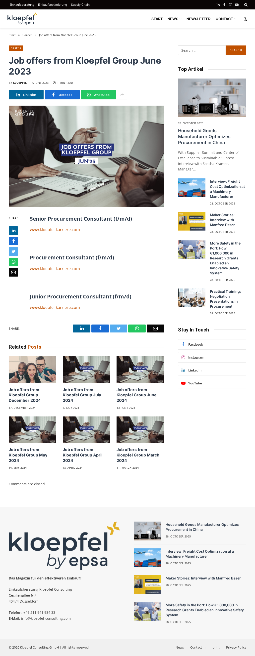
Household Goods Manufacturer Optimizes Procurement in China (204, 136)
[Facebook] (13, 241)
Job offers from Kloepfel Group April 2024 (82, 455)
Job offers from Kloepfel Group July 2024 (82, 395)
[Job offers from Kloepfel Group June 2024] (140, 369)
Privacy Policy (236, 647)
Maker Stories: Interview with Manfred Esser (222, 220)
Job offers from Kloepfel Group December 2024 (25, 395)
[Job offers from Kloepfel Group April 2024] (86, 429)
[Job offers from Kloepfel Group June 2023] (86, 156)
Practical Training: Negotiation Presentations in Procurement (225, 298)
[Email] (13, 272)
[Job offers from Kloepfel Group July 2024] (86, 369)
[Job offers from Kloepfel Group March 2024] (140, 429)
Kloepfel (20, 82)
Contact (196, 647)
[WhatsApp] (13, 262)
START (157, 19)
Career (16, 48)
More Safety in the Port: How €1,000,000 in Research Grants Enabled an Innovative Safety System (225, 258)
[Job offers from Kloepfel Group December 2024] (32, 369)
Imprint (214, 647)
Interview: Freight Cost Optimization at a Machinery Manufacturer (227, 188)
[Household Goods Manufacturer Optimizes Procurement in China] (212, 98)
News (180, 647)
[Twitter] (13, 251)
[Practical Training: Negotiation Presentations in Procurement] (191, 297)
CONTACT (224, 19)
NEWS (173, 19)
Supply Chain (80, 4)
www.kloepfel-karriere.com (55, 229)
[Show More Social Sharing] (122, 94)
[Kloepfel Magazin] (22, 18)
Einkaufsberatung (21, 4)
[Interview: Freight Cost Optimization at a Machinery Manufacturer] (191, 187)
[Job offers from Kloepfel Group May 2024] (32, 429)
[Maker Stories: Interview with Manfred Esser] (191, 221)
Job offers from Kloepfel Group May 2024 (28, 455)
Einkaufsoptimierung (52, 4)
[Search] (245, 4)
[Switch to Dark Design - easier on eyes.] (245, 19)
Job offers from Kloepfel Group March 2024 (138, 455)
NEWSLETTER (198, 19)
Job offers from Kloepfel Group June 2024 (137, 395)
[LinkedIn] (13, 230)
